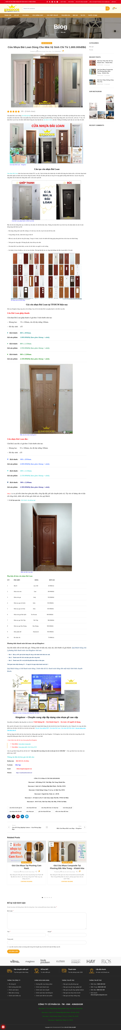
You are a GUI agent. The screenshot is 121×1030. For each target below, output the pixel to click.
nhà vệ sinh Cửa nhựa (45, 51)
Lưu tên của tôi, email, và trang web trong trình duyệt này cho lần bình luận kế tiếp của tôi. (34, 947)
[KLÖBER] (60, 961)
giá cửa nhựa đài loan (45, 811)
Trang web (10, 939)
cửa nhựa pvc (30, 811)
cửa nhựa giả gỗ (67, 807)
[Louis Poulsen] (45, 961)
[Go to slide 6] (51, 897)
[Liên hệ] (3, 1027)
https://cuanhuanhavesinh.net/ (24, 772)
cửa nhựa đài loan (32, 807)
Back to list (47, 827)
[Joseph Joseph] (75, 961)
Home (57, 32)
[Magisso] (30, 961)
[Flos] (106, 961)
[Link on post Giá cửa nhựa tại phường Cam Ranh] (26, 851)
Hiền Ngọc (18, 765)
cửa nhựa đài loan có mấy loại (49, 807)
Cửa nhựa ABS (23, 747)
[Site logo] (11, 8)
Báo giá (63, 32)
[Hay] (91, 961)
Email (50, 931)
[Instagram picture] (93, 98)
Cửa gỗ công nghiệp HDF (42, 728)
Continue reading (26, 881)
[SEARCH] (108, 8)
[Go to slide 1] (42, 897)
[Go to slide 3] (45, 897)
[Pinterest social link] (52, 1)
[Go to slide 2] (44, 897)
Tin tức (49, 43)
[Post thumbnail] (92, 63)
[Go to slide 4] (47, 897)
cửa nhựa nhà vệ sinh (15, 811)
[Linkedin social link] (55, 1)
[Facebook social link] (47, 1)
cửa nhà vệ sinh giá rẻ (15, 807)
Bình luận (10, 911)
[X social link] (49, 1)
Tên (8, 931)
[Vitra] (14, 961)
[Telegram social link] (57, 1)
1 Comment (107, 65)
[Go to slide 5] (49, 897)
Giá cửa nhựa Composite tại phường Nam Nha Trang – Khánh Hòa (105, 71)
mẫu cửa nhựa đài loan (61, 811)
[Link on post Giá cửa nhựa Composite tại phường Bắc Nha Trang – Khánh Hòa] (67, 851)
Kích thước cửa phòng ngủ (28, 500)
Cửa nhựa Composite (25, 744)
